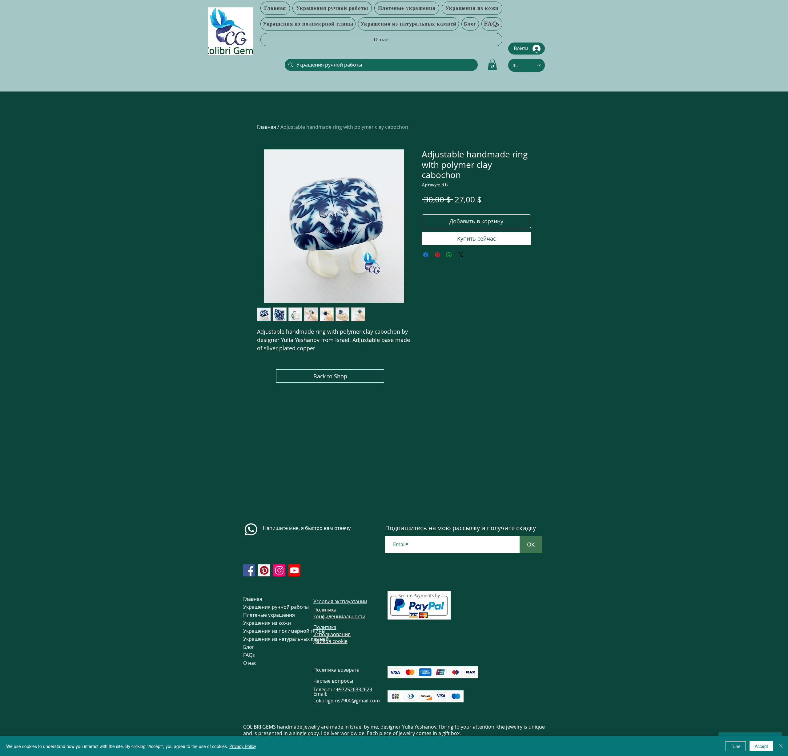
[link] (492, 64)
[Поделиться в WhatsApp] (449, 254)
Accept (761, 746)
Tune (736, 746)
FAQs (249, 655)
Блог (248, 647)
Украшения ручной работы (267, 607)
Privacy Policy (242, 746)
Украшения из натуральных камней (267, 639)
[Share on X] (460, 254)
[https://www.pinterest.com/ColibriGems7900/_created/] (264, 570)
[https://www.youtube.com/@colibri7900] (294, 570)
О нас (249, 663)
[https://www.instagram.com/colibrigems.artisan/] (279, 570)
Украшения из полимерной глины (267, 631)
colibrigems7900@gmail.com (346, 700)
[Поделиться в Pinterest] (437, 254)
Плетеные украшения (267, 615)
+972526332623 (354, 689)
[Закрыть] (780, 746)
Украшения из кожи (267, 623)
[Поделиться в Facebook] (425, 254)
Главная (266, 127)
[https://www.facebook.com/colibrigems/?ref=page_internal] (249, 570)
